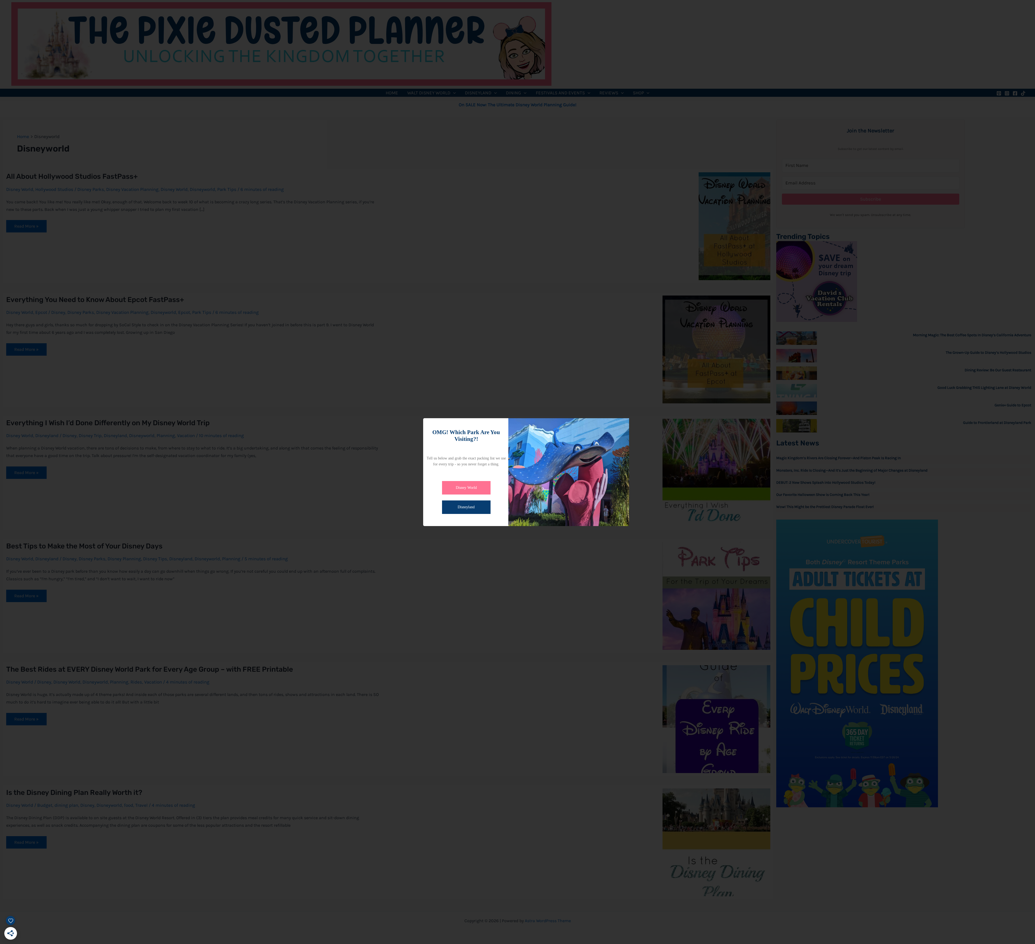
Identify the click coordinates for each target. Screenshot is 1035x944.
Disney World (466, 488)
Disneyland (466, 507)
